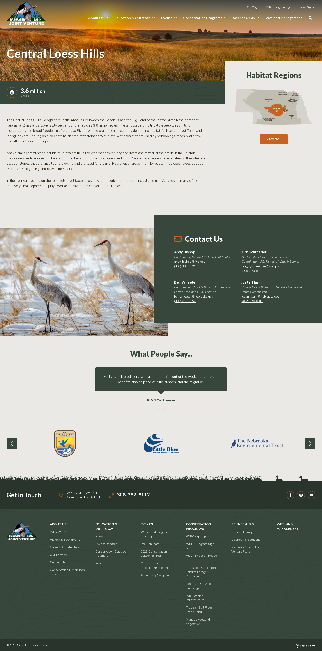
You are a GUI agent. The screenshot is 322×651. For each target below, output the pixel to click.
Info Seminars (150, 544)
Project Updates (106, 544)
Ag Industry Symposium (157, 575)
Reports (100, 563)
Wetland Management (283, 18)
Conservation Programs (202, 18)
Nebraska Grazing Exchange (198, 586)
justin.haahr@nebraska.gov (260, 296)
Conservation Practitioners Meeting (155, 565)
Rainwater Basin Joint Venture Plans (246, 549)
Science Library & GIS (246, 532)
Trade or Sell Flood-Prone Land (200, 610)
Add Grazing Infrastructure (195, 598)
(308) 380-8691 (185, 266)
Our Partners (59, 555)
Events (166, 18)
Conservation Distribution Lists (67, 572)
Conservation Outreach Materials (111, 553)
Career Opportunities (64, 547)
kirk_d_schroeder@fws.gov (260, 266)
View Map (273, 139)
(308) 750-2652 (185, 301)
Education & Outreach (132, 18)
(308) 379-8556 (252, 271)
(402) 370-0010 (252, 301)
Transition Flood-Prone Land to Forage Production (202, 572)
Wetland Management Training (156, 534)
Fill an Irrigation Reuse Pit (201, 558)
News (99, 536)
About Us (96, 18)
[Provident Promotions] (305, 645)
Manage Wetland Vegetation (198, 621)
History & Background (65, 540)
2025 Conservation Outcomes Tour (154, 553)
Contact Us (57, 562)
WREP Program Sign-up (280, 7)
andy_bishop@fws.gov (189, 262)
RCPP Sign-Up (254, 7)
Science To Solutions (245, 540)
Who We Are (59, 532)
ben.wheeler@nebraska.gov (193, 296)
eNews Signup (306, 7)
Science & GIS (244, 18)
